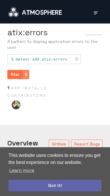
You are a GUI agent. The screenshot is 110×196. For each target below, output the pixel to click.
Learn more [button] (21, 170)
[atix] (16, 104)
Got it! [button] (55, 185)
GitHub (59, 144)
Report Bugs (87, 144)
